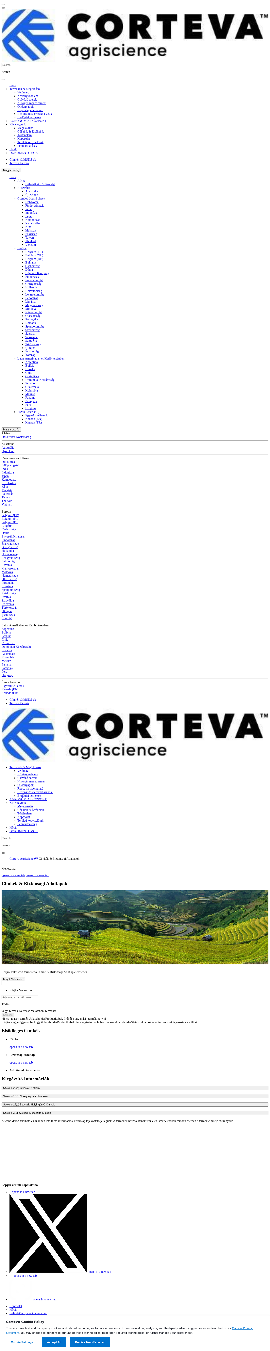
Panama (30, 397)
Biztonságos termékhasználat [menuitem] (35, 113)
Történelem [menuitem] (24, 135)
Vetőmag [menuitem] (22, 92)
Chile (28, 372)
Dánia (29, 269)
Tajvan (29, 237)
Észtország (32, 351)
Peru (28, 404)
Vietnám (30, 244)
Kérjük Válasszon (13, 979)
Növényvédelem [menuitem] (27, 96)
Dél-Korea (32, 202)
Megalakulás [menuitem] (25, 128)
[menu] (3, 4)
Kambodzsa (32, 219)
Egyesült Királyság (37, 273)
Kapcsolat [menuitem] (23, 138)
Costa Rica (32, 376)
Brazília (30, 369)
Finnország (32, 276)
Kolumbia (31, 390)
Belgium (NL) (34, 255)
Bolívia (29, 365)
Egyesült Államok (36, 415)
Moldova (31, 308)
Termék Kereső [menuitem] (19, 163)
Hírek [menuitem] (13, 149)
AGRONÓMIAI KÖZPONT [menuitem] (28, 120)
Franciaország (34, 280)
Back (12, 85)
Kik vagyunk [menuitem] (17, 124)
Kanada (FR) (33, 422)
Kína (28, 227)
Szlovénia (31, 340)
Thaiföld (30, 241)
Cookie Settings (22, 1342)
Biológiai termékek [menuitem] (29, 117)
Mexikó (30, 394)
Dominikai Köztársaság (40, 379)
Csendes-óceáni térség (31, 198)
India (28, 209)
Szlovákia (31, 337)
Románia (31, 323)
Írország (30, 355)
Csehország (32, 266)
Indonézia (31, 212)
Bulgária (30, 262)
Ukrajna (30, 347)
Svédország (32, 330)
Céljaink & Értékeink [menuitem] (30, 131)
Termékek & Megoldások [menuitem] (25, 88)
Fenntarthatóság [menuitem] (27, 145)
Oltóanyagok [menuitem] (25, 106)
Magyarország (11, 170)
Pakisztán (31, 234)
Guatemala (32, 387)
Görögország (33, 283)
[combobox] (20, 997)
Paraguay (31, 401)
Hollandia (31, 287)
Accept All (54, 1342)
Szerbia (30, 333)
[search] (3, 79)
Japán (28, 216)
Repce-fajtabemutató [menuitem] (30, 110)
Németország (33, 312)
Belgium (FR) (34, 251)
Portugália (31, 319)
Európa (21, 248)
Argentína (31, 362)
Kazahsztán (32, 223)
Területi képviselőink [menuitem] (30, 142)
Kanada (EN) (33, 419)
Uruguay (30, 408)
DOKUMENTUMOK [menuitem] (23, 152)
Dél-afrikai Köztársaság (40, 184)
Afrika (21, 180)
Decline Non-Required (90, 1342)
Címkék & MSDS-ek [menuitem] (22, 159)
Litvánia (30, 301)
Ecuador (30, 383)
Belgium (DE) (34, 259)
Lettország (31, 298)
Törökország (33, 344)
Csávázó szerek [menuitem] (27, 99)
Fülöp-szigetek (34, 205)
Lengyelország (34, 294)
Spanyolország (34, 326)
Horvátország (33, 291)
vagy (5, 1011)
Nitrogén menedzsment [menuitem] (31, 103)
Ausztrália (23, 187)
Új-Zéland (31, 195)
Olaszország (33, 315)
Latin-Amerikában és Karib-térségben (40, 358)
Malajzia (30, 230)
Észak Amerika (26, 411)
